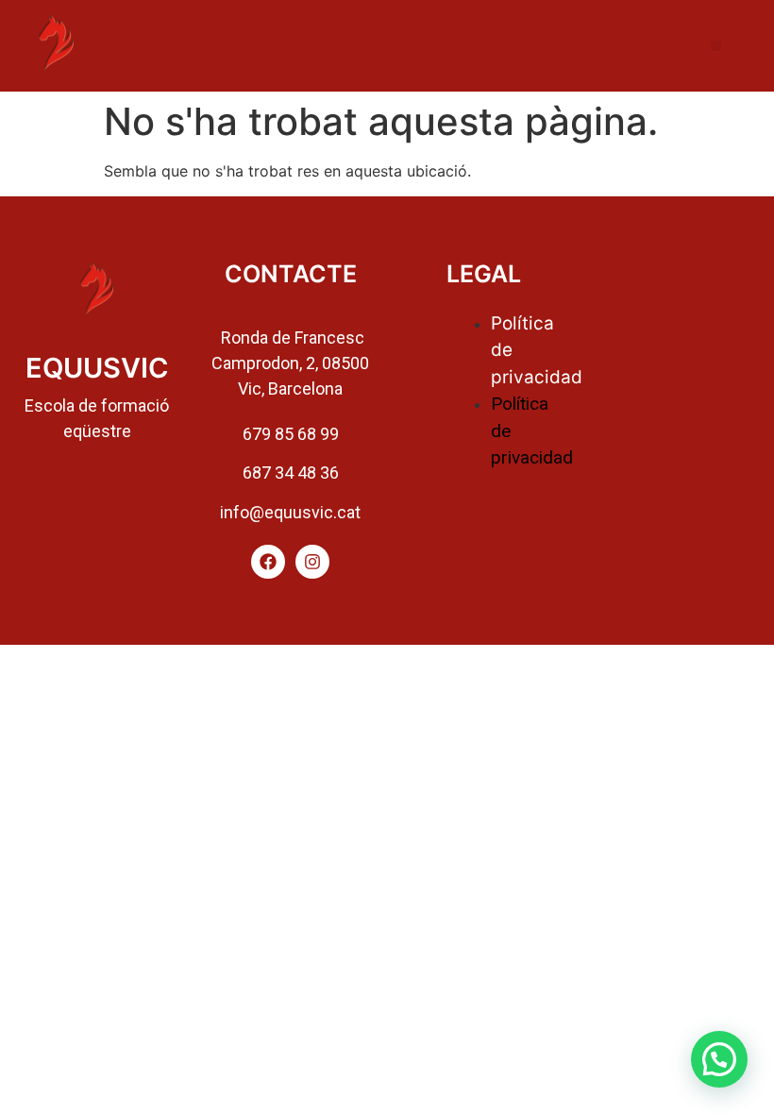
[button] (716, 46)
